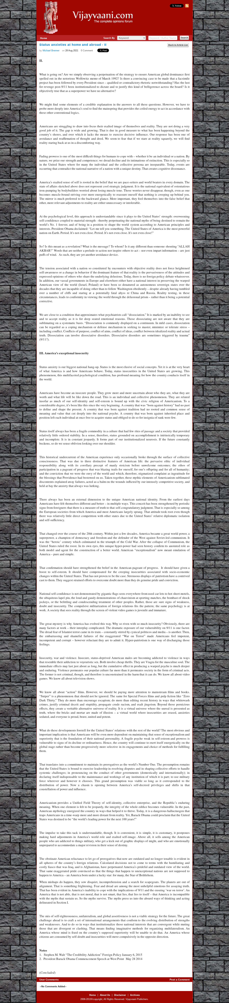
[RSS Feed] (186, 6)
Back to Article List (178, 45)
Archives (135, 995)
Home (43, 38)
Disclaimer (120, 995)
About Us (105, 995)
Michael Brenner (51, 50)
